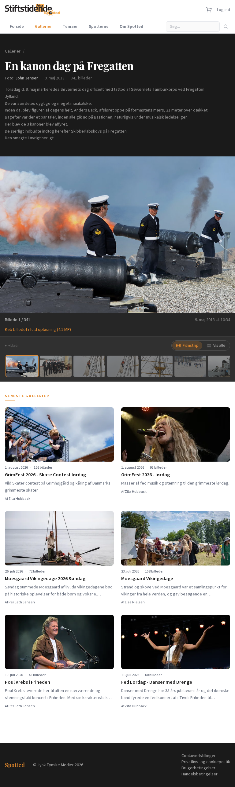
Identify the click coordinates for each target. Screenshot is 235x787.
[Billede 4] (123, 366)
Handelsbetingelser (199, 774)
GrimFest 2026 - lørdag (145, 474)
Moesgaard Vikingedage (147, 578)
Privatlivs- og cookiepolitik (205, 762)
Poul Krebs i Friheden (27, 682)
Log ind (223, 10)
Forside (17, 27)
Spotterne (99, 27)
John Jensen (27, 78)
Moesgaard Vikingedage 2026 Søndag (45, 578)
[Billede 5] (157, 366)
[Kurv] (209, 10)
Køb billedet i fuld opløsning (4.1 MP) (38, 330)
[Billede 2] (56, 366)
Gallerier (43, 27)
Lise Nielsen (135, 602)
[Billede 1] (22, 366)
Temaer (70, 27)
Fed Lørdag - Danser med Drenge (156, 682)
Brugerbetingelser (198, 768)
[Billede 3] (89, 366)
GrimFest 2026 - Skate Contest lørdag (45, 474)
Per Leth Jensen (22, 602)
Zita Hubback (19, 498)
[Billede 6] (190, 366)
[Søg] (226, 26)
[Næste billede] (222, 234)
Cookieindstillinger (198, 756)
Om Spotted (131, 27)
